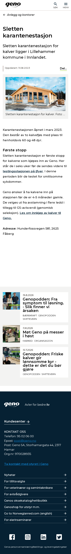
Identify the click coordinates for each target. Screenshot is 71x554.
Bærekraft (30, 315)
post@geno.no (25, 440)
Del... (63, 68)
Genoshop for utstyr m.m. (22, 507)
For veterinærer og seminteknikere (28, 487)
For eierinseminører (17, 520)
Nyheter (9, 475)
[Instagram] (28, 537)
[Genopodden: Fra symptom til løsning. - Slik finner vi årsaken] (11, 307)
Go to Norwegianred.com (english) (28, 513)
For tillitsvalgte (14, 481)
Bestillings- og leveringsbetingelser (50, 546)
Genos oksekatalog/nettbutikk (25, 500)
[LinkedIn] (43, 537)
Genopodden (47, 315)
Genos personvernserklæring (18, 546)
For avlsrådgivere (16, 494)
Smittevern (30, 319)
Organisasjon (43, 340)
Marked (28, 340)
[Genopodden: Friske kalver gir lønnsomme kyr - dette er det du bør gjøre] (11, 362)
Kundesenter (14, 421)
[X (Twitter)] (59, 537)
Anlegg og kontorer (21, 14)
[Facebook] (12, 537)
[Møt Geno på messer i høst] (11, 334)
